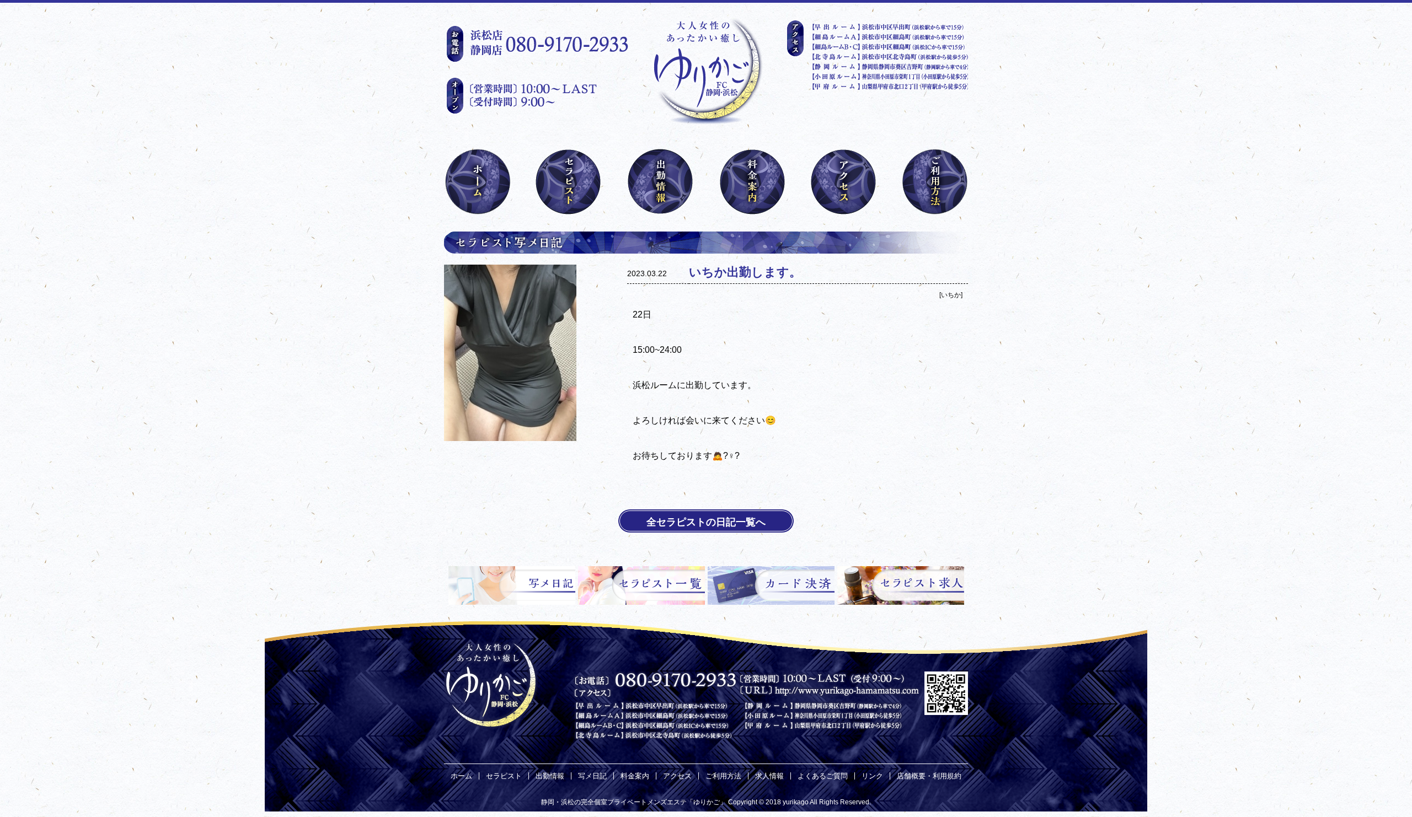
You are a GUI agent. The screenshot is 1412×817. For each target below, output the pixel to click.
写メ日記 (592, 776)
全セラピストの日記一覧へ (706, 522)
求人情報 (769, 776)
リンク (872, 776)
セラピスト (504, 776)
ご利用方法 (723, 776)
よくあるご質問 (823, 776)
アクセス (677, 776)
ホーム (461, 776)
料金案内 (635, 776)
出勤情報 (550, 776)
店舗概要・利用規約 (929, 776)
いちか (951, 295)
